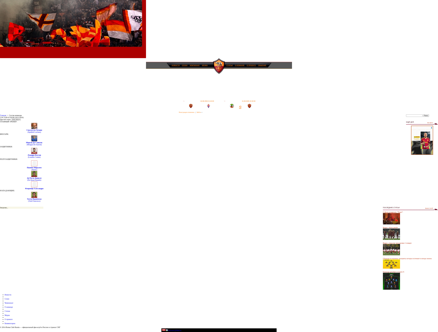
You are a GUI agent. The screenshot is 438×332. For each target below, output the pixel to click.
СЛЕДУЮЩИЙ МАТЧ (240, 101)
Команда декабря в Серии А (393, 272)
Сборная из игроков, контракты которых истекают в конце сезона (407, 258)
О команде (239, 65)
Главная (3, 115)
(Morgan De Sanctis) (34, 144)
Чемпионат (195, 65)
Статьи (229, 65)
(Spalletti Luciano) (34, 131)
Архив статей (429, 208)
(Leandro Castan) (34, 156)
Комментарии (10, 323)
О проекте (251, 65)
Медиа (205, 65)
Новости (176, 65)
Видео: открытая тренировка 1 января (397, 243)
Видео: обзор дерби (390, 227)
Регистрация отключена (186, 112)
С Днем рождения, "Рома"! (393, 212)
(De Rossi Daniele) (34, 179)
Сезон (184, 65)
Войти (199, 112)
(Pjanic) (34, 169)
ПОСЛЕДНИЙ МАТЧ (199, 101)
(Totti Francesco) (34, 200)
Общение (262, 65)
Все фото (430, 122)
